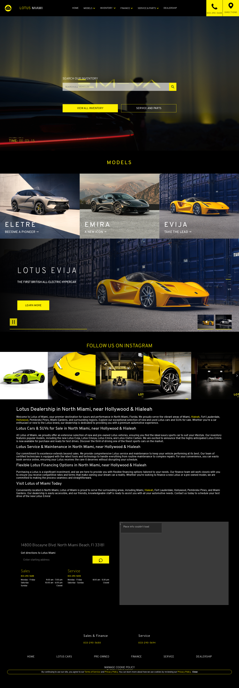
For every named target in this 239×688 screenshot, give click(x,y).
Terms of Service (92, 671)
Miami (31, 8)
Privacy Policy (111, 671)
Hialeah (195, 417)
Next (223, 322)
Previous (206, 322)
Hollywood (22, 420)
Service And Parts (148, 108)
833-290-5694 (74, 576)
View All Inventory (90, 108)
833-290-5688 (27, 576)
